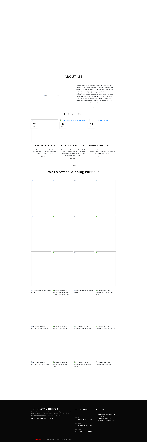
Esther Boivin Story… (73, 145)
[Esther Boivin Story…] (73, 130)
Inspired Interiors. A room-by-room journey (114, 145)
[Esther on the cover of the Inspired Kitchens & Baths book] (44, 130)
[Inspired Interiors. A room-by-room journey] (102, 130)
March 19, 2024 (78, 417)
